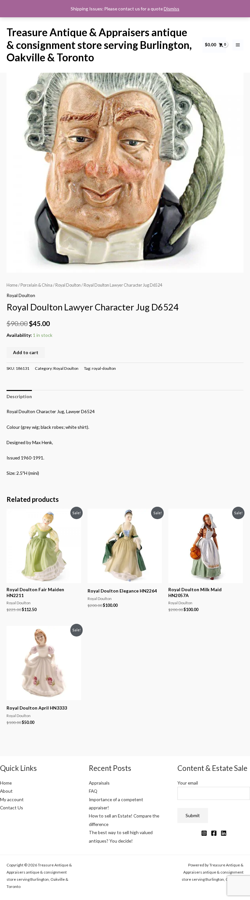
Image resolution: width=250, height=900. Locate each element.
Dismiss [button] (171, 8)
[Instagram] (204, 833)
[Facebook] (214, 833)
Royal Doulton (68, 285)
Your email (187, 783)
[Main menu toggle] (237, 45)
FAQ (93, 791)
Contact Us (11, 807)
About (6, 791)
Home (12, 285)
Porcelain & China (36, 285)
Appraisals (99, 783)
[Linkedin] (224, 833)
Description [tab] (19, 396)
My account (12, 799)
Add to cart (25, 352)
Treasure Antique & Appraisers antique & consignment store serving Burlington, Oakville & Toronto (99, 45)
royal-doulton (104, 368)
